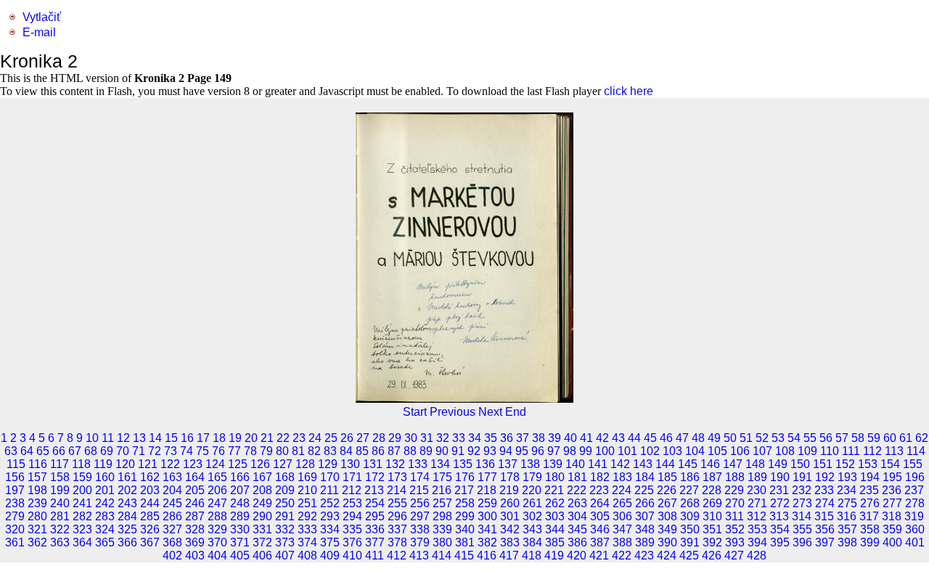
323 (82, 529)
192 (825, 477)
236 (891, 490)
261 (532, 503)
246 (195, 503)
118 (81, 464)
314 (801, 516)
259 (487, 503)
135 (462, 464)
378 (397, 542)
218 (486, 490)
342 (510, 529)
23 (299, 438)
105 (717, 451)
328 (195, 529)
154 (890, 464)
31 (426, 438)
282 (82, 516)
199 (60, 490)
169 (307, 477)
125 (237, 464)
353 (757, 529)
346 (600, 529)
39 (554, 438)
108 (785, 451)
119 (103, 464)
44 (634, 438)
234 (846, 490)
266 (645, 503)
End (515, 412)
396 (802, 542)
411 (374, 555)
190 (780, 477)
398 (847, 542)
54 (794, 438)
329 (217, 529)
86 (378, 451)
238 (15, 503)
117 (59, 464)
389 (645, 542)
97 (553, 451)
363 (60, 542)
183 (622, 477)
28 (378, 438)
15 (171, 438)
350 (690, 529)
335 (352, 529)
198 (37, 490)
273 (802, 503)
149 (777, 464)
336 (375, 529)
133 (417, 464)
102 (650, 451)
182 (600, 477)
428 (756, 555)
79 (266, 451)
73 (170, 451)
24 (315, 438)
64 (26, 451)
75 (202, 451)
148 (755, 464)
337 (397, 529)
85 (362, 451)
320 (15, 529)
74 (186, 451)
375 (330, 542)
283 (105, 516)
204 (172, 490)
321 (37, 529)
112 (872, 451)
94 (505, 451)
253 (352, 503)
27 (362, 438)
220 (531, 490)
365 (105, 542)
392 (712, 542)
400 (892, 542)
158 (60, 477)
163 (172, 477)
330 (240, 529)
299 (465, 516)
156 (15, 477)
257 (442, 503)
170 (330, 477)
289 (240, 516)
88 (410, 451)
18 (219, 438)
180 (555, 477)
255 (397, 503)
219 (509, 490)
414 (441, 555)
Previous (452, 412)
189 (757, 477)
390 (667, 542)
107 (762, 451)
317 (869, 516)
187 (712, 477)
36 (506, 438)
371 (240, 542)
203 (150, 490)
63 (10, 451)
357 (847, 529)
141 (597, 464)
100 (605, 451)
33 (458, 438)
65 (42, 451)
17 (203, 438)
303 (555, 516)
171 (352, 477)
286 (172, 516)
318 (891, 516)
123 (192, 464)
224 (621, 490)
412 (396, 555)
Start (415, 412)
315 (824, 516)
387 (600, 542)
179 (532, 477)
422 (621, 555)
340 (465, 529)
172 (375, 477)
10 (92, 438)
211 (329, 490)
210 (307, 490)
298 (442, 516)
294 (352, 516)
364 (82, 542)
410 (352, 555)
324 (105, 529)
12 (123, 438)
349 (667, 529)
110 (829, 451)
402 (172, 555)
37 (522, 438)
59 (873, 438)
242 (105, 503)
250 (285, 503)
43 (618, 438)
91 (457, 451)
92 (473, 451)
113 (894, 451)
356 (825, 529)
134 (440, 464)
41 (586, 438)
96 (537, 451)
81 (298, 451)
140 (575, 464)
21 (267, 438)
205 (195, 490)
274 (825, 503)
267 (667, 503)
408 (307, 555)
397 (825, 542)
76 (218, 451)
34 (474, 438)
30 (410, 438)
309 (690, 516)
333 (307, 529)
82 (314, 451)
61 (905, 438)
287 (195, 516)
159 (82, 477)
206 (217, 490)
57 (841, 438)
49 (714, 438)
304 (577, 516)
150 (800, 464)
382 (487, 542)
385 (555, 542)
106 (740, 451)
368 (172, 542)
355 (802, 529)
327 (172, 529)
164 (195, 477)
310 (712, 516)
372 (262, 542)
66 (58, 451)
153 (867, 464)
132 (395, 464)
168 (285, 477)
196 (915, 477)
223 (599, 490)
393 (735, 542)
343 (532, 529)
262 (555, 503)
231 (779, 490)
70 (122, 451)
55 (810, 438)
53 (778, 438)
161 (127, 477)
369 (195, 542)
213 (374, 490)
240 (60, 503)
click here (628, 91)
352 (735, 529)
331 (262, 529)
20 (251, 438)
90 (442, 451)
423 (644, 555)
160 (105, 477)
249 (262, 503)
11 (108, 438)
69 (106, 451)
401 (915, 542)
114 (916, 451)
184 (645, 477)
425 (689, 555)
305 (600, 516)
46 (666, 438)
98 (569, 451)
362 (37, 542)
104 (695, 451)
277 (892, 503)
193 (847, 477)
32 (442, 438)
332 (285, 529)
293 (330, 516)
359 (892, 529)
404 (217, 555)
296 (397, 516)
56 (825, 438)
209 (285, 490)
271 (757, 503)
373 (285, 542)
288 (217, 516)
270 (735, 503)
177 (487, 477)
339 (442, 529)
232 (801, 490)
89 (426, 451)
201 (105, 490)
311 (734, 516)
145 (687, 464)
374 (307, 542)
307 (645, 516)
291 (285, 516)
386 (577, 542)
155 (912, 464)
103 (672, 451)
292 (307, 516)
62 (921, 438)
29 (394, 438)
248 (240, 503)
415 (464, 555)
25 (330, 438)
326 (150, 529)
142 (620, 464)
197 (15, 490)
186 (690, 477)
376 (352, 542)
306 (622, 516)
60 (889, 438)
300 (487, 516)
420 (576, 555)
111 (851, 451)
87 (394, 451)
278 (915, 503)
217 (464, 490)
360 (915, 529)
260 (510, 503)
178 (510, 477)
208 (262, 490)
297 (420, 516)
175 (442, 477)
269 (712, 503)
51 (746, 438)
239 (37, 503)
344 (555, 529)
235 (869, 490)
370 (217, 542)
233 (824, 490)
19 (235, 438)
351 (712, 529)
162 (150, 477)
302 (532, 516)
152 (845, 464)
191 (802, 477)
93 (489, 451)
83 (330, 451)
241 (82, 503)
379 (420, 542)
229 (734, 490)
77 (234, 451)
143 (642, 464)
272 (780, 503)
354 (780, 529)
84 (346, 451)
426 (711, 555)
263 (577, 503)
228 (711, 490)
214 (396, 490)
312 (756, 516)
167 (262, 477)
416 (486, 555)
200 (82, 490)
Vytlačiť (41, 17)
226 (666, 490)
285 (150, 516)
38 (538, 438)
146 (710, 464)
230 (756, 490)
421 (599, 555)
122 (170, 464)
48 (698, 438)
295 (375, 516)
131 (372, 464)
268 (690, 503)
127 (282, 464)
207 (240, 490)
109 (807, 451)
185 (667, 477)
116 (37, 464)
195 (892, 477)
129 (327, 464)
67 (74, 451)
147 (732, 464)
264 (600, 503)
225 (644, 490)
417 (509, 555)
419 (554, 555)
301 (510, 516)
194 (870, 477)
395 (780, 542)
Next (490, 412)
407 (285, 555)
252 (330, 503)
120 (125, 464)
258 (465, 503)
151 (822, 464)
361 (15, 542)
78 (250, 451)
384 (532, 542)
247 (217, 503)
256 (420, 503)
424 (666, 555)
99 (585, 451)
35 (490, 438)
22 (283, 438)
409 (330, 555)
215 (419, 490)
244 (150, 503)
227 (689, 490)
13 (139, 438)
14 (155, 438)
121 (147, 464)
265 (622, 503)
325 (127, 529)
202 (127, 490)
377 (375, 542)
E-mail (39, 32)
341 (487, 529)
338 (420, 529)
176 (465, 477)
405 (240, 555)
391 (690, 542)
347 (622, 529)
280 (37, 516)
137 (507, 464)
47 (682, 438)
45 (650, 438)
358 (870, 529)
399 (870, 542)
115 (16, 464)
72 (154, 451)
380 (442, 542)
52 (762, 438)
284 (127, 516)
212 (351, 490)
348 (645, 529)
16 (187, 438)
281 (60, 516)
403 (195, 555)
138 (530, 464)
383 (510, 542)
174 (420, 477)
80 (282, 451)
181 (577, 477)
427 (734, 555)
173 (397, 477)
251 (307, 503)
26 (346, 438)
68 (90, 451)
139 (552, 464)
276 (870, 503)
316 (846, 516)
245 (172, 503)
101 (627, 451)
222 (576, 490)
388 (622, 542)
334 (330, 529)
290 (262, 516)
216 (441, 490)
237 (914, 490)
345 (577, 529)
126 (260, 464)
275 (847, 503)
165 (217, 477)
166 (240, 477)
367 (150, 542)
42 (602, 438)
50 (730, 438)
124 (215, 464)
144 (665, 464)
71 (138, 451)
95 (521, 451)
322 (60, 529)
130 (350, 464)
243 (127, 503)
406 (262, 555)
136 (485, 464)
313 (779, 516)
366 (127, 542)
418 (531, 555)
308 (667, 516)
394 (757, 542)
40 (570, 438)
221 (554, 490)
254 (375, 503)
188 (735, 477)
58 (857, 438)
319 (914, 516)
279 (15, 516)
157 (37, 477)
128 (305, 464)
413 (419, 555)
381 (465, 542)
